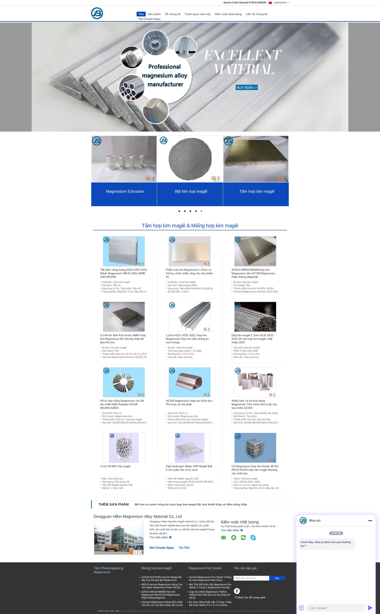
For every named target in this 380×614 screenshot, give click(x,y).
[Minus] (370, 520)
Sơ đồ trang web (255, 597)
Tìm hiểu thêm (159, 537)
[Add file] (301, 607)
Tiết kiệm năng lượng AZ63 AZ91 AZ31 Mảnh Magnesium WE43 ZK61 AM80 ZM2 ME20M (123, 273)
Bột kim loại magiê (191, 191)
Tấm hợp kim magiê (257, 191)
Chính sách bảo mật (108, 611)
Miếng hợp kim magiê (156, 568)
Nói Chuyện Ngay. (150, 18)
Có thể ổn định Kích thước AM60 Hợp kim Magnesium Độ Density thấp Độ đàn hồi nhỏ (123, 339)
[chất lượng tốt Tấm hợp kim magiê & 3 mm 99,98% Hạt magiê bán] (124, 448)
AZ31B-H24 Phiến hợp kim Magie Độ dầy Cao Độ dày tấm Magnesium (161, 579)
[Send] (370, 607)
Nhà (141, 14)
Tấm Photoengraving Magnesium (108, 570)
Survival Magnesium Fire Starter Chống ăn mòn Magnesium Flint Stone (210, 579)
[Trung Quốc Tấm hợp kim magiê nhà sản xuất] (98, 13)
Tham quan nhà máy (198, 14)
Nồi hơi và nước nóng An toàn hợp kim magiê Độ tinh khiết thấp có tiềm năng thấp (191, 504)
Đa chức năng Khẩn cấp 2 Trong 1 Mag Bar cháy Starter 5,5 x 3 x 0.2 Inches (210, 603)
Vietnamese (280, 2)
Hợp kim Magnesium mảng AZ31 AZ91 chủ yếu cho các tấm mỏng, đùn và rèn (162, 603)
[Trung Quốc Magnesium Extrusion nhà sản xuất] (124, 159)
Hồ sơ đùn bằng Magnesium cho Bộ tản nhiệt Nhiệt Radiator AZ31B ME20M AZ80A (122, 404)
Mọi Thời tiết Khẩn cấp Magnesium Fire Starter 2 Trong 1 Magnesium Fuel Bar (210, 586)
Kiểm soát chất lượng (228, 14)
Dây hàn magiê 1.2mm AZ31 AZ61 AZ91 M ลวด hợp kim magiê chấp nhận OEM (253, 339)
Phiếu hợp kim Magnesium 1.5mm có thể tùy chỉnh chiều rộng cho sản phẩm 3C (189, 273)
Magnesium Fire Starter (205, 568)
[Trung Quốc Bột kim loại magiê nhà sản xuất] (190, 159)
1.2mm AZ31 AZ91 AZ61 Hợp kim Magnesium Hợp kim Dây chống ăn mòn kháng (187, 339)
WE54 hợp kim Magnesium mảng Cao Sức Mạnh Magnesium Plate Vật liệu (162, 586)
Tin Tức (184, 547)
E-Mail (239, 597)
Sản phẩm (154, 14)
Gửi (277, 578)
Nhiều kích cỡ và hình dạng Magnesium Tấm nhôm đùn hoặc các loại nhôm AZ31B (254, 404)
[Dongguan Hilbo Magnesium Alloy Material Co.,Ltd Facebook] (237, 592)
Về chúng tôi (172, 14)
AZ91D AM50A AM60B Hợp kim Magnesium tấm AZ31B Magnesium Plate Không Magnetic (253, 273)
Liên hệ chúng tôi (256, 14)
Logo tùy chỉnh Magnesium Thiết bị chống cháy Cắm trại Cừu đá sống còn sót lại (209, 594)
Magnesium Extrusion (125, 191)
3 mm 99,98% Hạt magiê (115, 466)
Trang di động (243, 602)
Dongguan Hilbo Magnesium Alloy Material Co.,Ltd (138, 516)
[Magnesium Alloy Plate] (190, 77)
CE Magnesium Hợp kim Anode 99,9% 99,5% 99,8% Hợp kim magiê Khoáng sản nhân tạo (255, 470)
